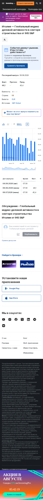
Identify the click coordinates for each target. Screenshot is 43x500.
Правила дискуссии (9, 240)
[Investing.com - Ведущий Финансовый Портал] (10, 3)
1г (14, 124)
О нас (4, 338)
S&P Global (16, 103)
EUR (13, 99)
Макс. (19, 124)
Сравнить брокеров (16, 66)
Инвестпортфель (30, 348)
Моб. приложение (30, 343)
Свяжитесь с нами (9, 348)
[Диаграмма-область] (8, 124)
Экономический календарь (14, 9)
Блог (25, 338)
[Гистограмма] (3, 124)
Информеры (28, 353)
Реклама (5, 343)
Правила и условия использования (14, 469)
